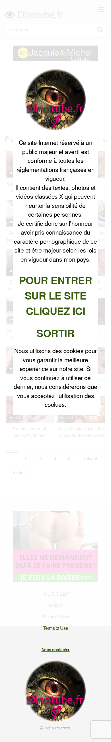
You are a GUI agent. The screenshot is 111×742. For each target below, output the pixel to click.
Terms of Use (55, 628)
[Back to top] (101, 729)
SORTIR (55, 332)
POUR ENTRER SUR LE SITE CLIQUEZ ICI (55, 295)
